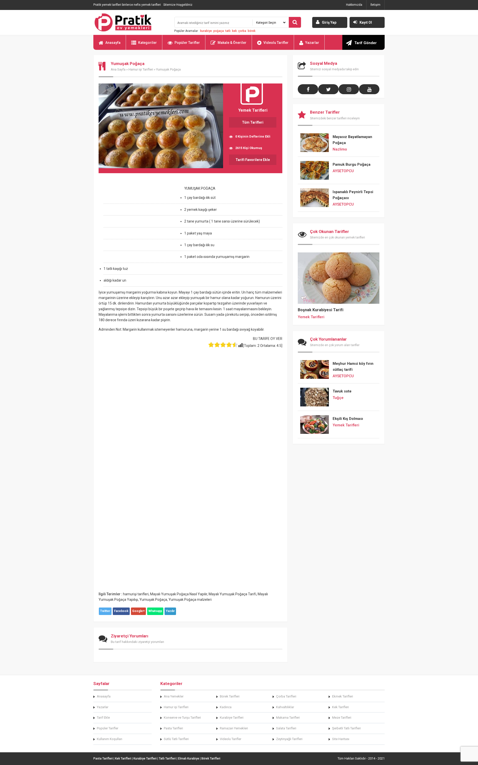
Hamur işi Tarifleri (140, 69)
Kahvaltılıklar (285, 707)
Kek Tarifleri (340, 707)
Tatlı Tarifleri (167, 758)
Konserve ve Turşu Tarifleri (182, 717)
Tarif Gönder (365, 43)
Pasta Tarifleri (173, 728)
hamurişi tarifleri (136, 594)
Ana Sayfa (118, 69)
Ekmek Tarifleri (342, 696)
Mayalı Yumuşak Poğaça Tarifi (232, 594)
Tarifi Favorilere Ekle (253, 160)
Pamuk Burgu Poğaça (351, 164)
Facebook (121, 611)
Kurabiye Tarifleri (231, 717)
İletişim (375, 4)
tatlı (228, 31)
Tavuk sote (342, 391)
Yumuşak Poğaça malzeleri (190, 600)
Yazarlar (312, 43)
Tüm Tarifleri (252, 122)
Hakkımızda (354, 4)
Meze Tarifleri (341, 717)
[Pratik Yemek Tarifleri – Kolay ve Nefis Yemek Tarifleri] (130, 22)
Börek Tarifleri (229, 696)
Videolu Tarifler (276, 43)
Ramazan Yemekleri (234, 728)
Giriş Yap (329, 22)
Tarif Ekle (103, 717)
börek (251, 31)
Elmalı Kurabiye (188, 758)
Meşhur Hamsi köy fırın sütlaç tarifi (353, 366)
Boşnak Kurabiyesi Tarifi (320, 309)
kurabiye (206, 31)
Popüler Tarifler (187, 43)
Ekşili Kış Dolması (348, 418)
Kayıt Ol (365, 22)
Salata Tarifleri (286, 728)
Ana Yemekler (173, 696)
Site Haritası (340, 739)
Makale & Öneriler (232, 43)
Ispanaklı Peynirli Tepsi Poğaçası (353, 195)
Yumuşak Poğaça (153, 600)
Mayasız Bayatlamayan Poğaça (352, 140)
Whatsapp (155, 611)
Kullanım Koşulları (109, 739)
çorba (242, 31)
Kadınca (226, 707)
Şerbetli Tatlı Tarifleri (346, 728)
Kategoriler (147, 43)
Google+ (138, 611)
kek (234, 31)
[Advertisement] (140, 222)
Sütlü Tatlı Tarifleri (176, 739)
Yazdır (170, 611)
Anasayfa (112, 43)
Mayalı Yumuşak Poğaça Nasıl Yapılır (178, 594)
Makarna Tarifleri (288, 717)
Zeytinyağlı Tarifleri (289, 739)
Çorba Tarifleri (286, 696)
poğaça (218, 31)
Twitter (105, 611)
